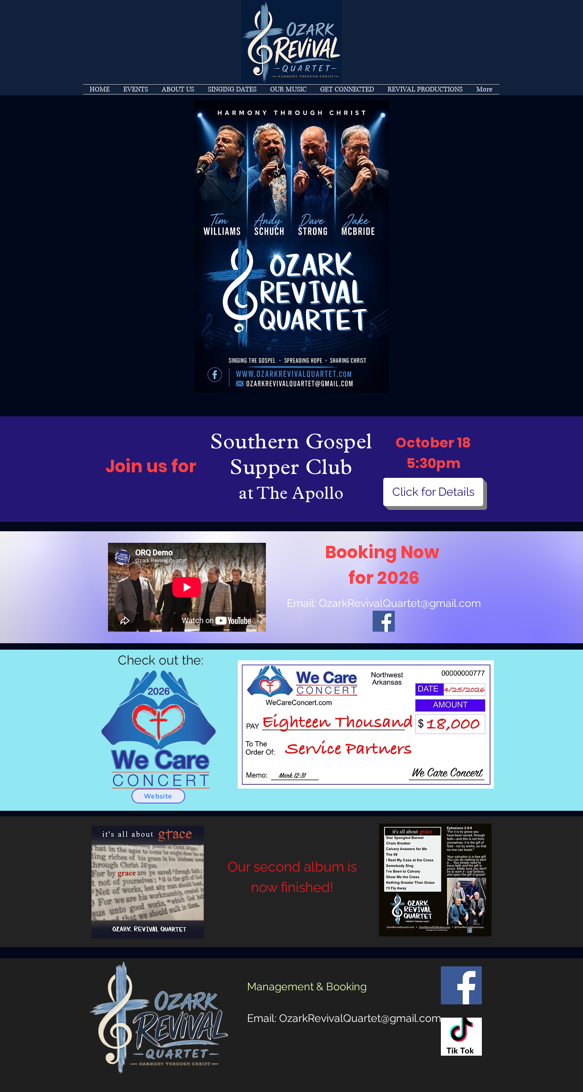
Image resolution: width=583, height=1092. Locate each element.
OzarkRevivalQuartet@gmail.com (400, 603)
